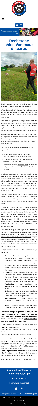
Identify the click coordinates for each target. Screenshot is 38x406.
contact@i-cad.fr (23, 165)
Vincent (3, 362)
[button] (3, 20)
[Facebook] (17, 25)
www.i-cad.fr (19, 154)
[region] (19, 389)
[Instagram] (21, 25)
